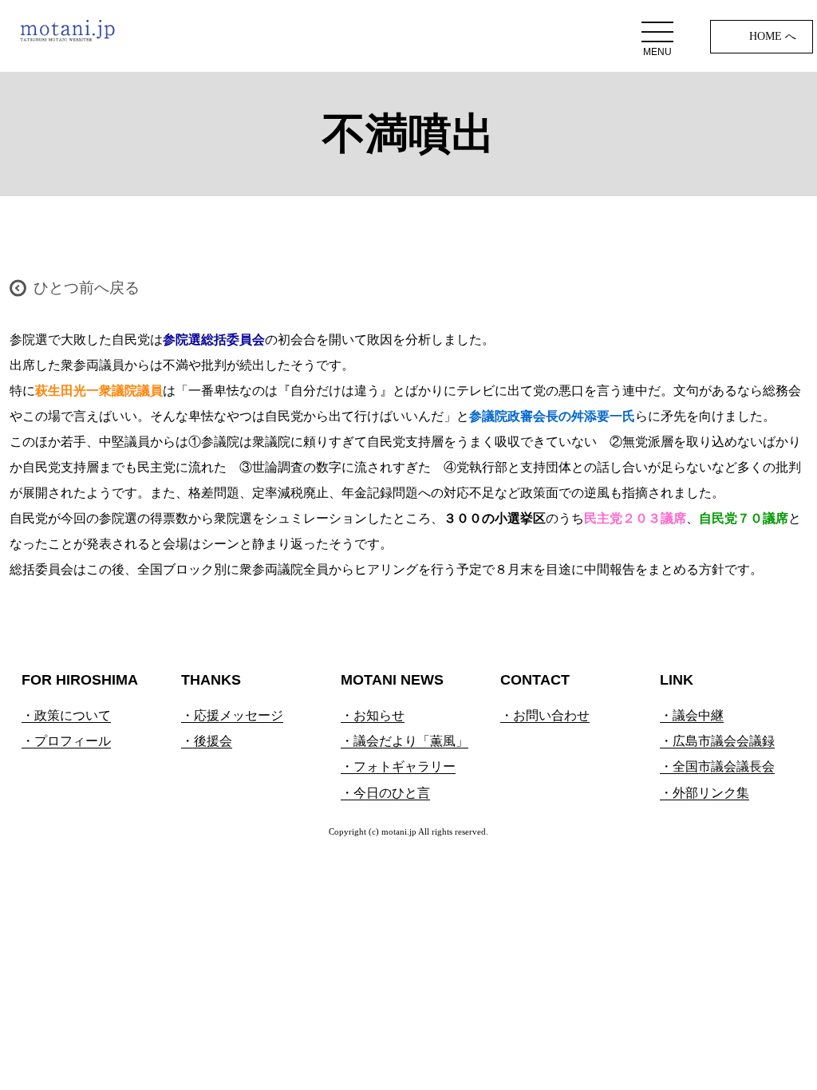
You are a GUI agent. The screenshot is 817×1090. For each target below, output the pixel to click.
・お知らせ (373, 715)
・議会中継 (692, 715)
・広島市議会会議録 (717, 741)
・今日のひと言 (385, 793)
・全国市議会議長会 (717, 766)
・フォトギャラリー (398, 766)
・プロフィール (66, 741)
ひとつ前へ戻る (87, 287)
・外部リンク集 (704, 793)
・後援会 (206, 741)
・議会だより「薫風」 (404, 741)
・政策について (66, 715)
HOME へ (772, 36)
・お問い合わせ (545, 715)
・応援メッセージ (232, 715)
